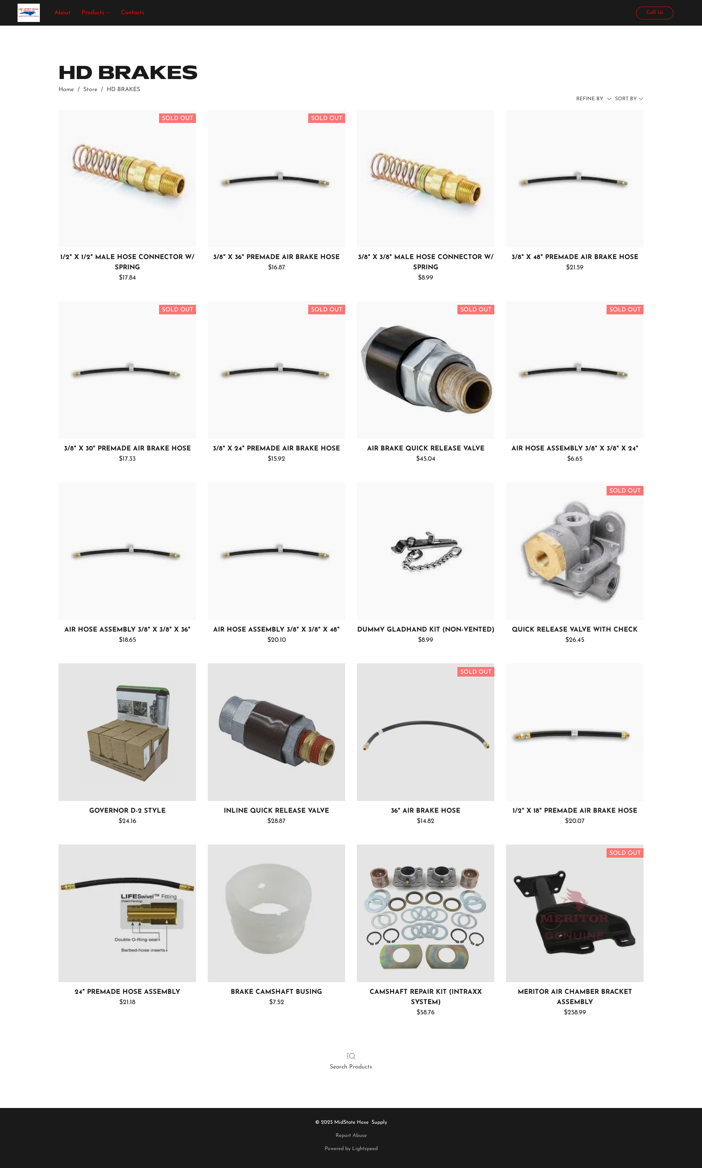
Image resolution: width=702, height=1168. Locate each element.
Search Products (351, 1067)
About (62, 13)
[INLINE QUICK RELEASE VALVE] (276, 732)
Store (90, 90)
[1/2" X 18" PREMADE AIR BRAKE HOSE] (575, 732)
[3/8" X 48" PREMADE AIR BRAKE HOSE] (575, 178)
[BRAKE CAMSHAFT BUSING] (276, 913)
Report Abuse (351, 1135)
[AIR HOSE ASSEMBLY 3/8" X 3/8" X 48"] (276, 551)
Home (66, 90)
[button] (29, 13)
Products (94, 13)
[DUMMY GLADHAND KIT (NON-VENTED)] (425, 551)
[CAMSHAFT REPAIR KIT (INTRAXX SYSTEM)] (425, 913)
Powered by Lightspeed (351, 1149)
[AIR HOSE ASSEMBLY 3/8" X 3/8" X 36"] (127, 551)
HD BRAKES (123, 90)
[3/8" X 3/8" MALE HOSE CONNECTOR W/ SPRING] (425, 178)
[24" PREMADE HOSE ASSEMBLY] (127, 913)
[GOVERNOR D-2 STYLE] (127, 732)
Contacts (132, 13)
